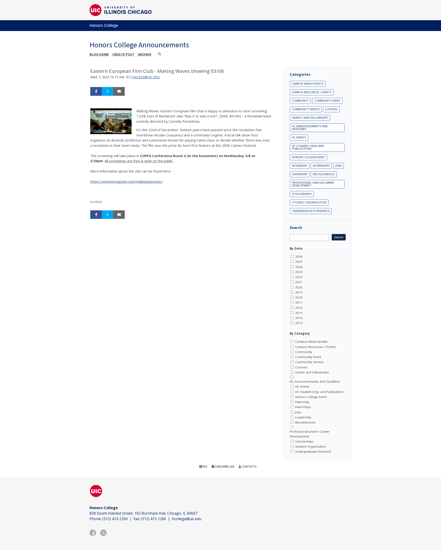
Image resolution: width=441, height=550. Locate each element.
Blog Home (99, 54)
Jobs (338, 166)
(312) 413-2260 (115, 518)
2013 (298, 323)
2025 (298, 261)
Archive (144, 54)
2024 (298, 267)
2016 (298, 308)
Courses (331, 109)
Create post (123, 54)
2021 (298, 282)
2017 (298, 302)
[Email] (119, 91)
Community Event (327, 101)
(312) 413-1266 (153, 518)
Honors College (104, 25)
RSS (204, 466)
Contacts (249, 466)
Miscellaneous (324, 174)
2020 (298, 287)
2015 (298, 313)
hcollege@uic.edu (186, 518)
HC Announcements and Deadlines (310, 127)
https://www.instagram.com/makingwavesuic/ (126, 181)
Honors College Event (308, 157)
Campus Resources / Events (312, 92)
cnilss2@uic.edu (145, 77)
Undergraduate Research (311, 211)
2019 (298, 292)
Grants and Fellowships (310, 118)
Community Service (306, 109)
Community (300, 101)
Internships (321, 166)
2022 (298, 277)
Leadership (299, 174)
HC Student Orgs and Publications (308, 147)
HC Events (299, 137)
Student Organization (309, 202)
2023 (298, 272)
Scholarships (302, 194)
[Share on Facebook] (96, 91)
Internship (299, 166)
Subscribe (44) (224, 466)
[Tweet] (107, 91)
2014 (298, 318)
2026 (298, 256)
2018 (298, 297)
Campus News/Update (307, 84)
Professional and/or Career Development (313, 184)
